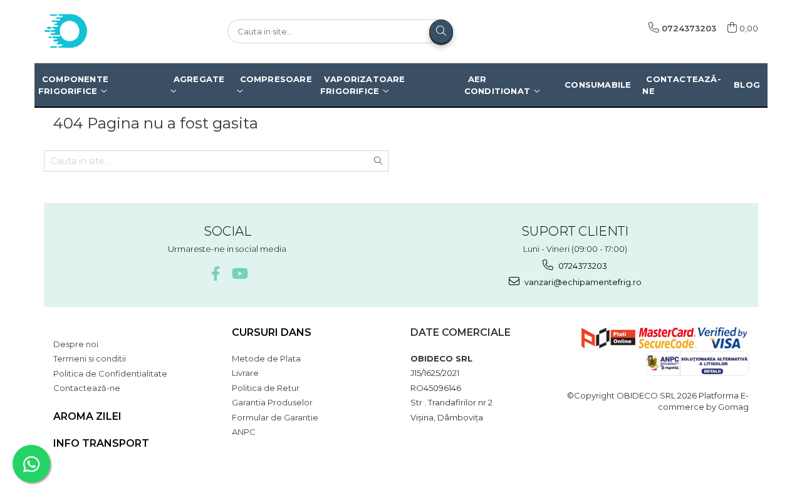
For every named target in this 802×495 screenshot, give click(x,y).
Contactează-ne (86, 388)
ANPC (244, 432)
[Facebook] (215, 273)
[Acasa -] (106, 31)
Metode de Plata (266, 358)
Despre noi (75, 344)
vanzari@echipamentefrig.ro (582, 282)
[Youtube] (239, 273)
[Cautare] (441, 31)
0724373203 (581, 266)
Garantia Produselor (272, 402)
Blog (747, 85)
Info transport (101, 443)
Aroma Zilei (87, 416)
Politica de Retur (265, 388)
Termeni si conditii (89, 358)
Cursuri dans (271, 332)
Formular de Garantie (275, 417)
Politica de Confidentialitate (110, 373)
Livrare (245, 373)
